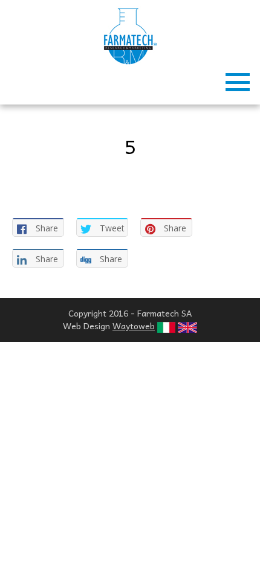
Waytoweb (133, 325)
